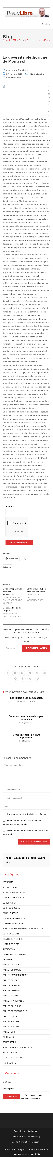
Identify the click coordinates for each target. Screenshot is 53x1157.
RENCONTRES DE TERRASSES (17, 1047)
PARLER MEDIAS (10, 996)
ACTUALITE (8, 882)
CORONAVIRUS (10, 903)
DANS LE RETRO (10, 913)
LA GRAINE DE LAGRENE (14, 954)
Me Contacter (30, 1131)
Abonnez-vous (36, 648)
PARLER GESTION (11, 985)
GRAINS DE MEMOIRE (13, 939)
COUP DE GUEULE (11, 908)
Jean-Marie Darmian (16, 70)
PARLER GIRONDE (11, 990)
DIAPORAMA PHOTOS (13, 923)
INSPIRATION (9, 949)
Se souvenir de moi (33, 1095)
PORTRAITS (8, 1037)
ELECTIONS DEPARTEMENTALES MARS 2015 (24, 929)
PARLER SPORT (10, 1032)
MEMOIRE (7, 960)
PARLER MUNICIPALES (13, 1001)
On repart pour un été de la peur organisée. (27, 717)
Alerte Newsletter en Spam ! (26, 1142)
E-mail (10, 506)
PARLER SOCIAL (10, 1016)
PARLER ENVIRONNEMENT (15, 975)
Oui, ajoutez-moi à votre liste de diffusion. (26, 814)
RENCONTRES (9, 1042)
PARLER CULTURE (11, 965)
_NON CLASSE (36, 74)
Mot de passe (9, 1088)
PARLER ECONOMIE (12, 970)
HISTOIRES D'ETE (11, 944)
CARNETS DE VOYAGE (13, 898)
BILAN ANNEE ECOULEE (14, 892)
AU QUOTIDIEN (10, 887)
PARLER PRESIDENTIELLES (16, 1011)
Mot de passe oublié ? (30, 1098)
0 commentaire (13, 77)
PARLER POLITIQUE (12, 1006)
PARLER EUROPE (11, 980)
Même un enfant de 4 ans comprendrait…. (26, 736)
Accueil (17, 1131)
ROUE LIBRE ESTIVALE (13, 1058)
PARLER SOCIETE (11, 1022)
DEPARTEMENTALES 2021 (15, 918)
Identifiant (7, 1082)
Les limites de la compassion (26, 698)
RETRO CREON (10, 1052)
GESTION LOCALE (11, 934)
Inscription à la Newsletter (25, 1136)
